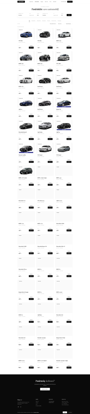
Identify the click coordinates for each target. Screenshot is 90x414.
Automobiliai (37, 1)
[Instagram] (21, 407)
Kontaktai (54, 1)
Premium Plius (54, 20)
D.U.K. (50, 1)
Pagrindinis (31, 1)
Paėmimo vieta (20, 13)
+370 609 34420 (63, 1)
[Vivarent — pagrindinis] (21, 2)
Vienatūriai (44, 20)
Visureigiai (59, 20)
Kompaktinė (33, 20)
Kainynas (31, 45)
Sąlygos (42, 1)
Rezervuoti (70, 1)
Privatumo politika (38, 405)
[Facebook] (18, 407)
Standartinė (39, 20)
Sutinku (65, 412)
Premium (48, 20)
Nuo (30, 13)
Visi (29, 20)
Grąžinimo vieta (45, 13)
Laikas (38, 13)
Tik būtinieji (70, 412)
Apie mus (46, 1)
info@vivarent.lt (51, 402)
